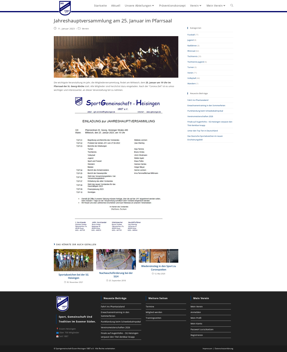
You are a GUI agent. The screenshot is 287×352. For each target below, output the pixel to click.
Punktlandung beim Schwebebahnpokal (205, 110)
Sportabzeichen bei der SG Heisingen (74, 276)
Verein (85, 28)
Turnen (190, 67)
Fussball (191, 34)
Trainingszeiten (153, 317)
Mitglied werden (154, 312)
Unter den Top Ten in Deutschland (202, 130)
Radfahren (192, 45)
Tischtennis (192, 56)
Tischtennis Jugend (195, 61)
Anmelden (196, 312)
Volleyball (191, 78)
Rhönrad (191, 51)
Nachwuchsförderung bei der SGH (116, 274)
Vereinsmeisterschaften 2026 (200, 116)
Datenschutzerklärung (224, 348)
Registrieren (197, 335)
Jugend (190, 40)
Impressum (207, 348)
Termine (150, 306)
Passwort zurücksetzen (202, 329)
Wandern (191, 83)
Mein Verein (197, 306)
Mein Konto (196, 323)
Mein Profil (196, 317)
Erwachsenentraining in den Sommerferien (206, 105)
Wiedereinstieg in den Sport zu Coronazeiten (158, 267)
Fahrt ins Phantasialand (197, 100)
